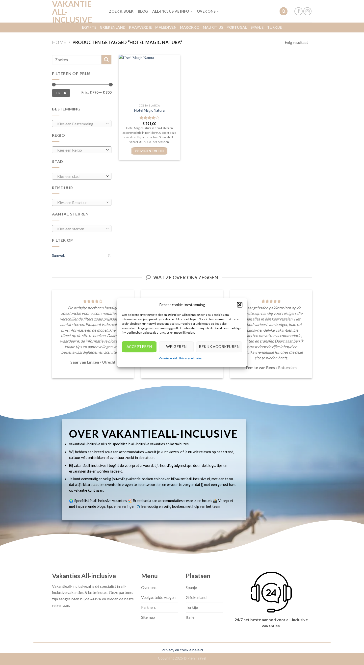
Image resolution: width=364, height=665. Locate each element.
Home (59, 42)
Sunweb (58, 255)
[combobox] (81, 123)
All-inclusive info (170, 11)
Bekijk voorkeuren (219, 346)
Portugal (237, 27)
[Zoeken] (283, 11)
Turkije (274, 27)
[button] (239, 304)
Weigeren (176, 346)
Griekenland (113, 27)
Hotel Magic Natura (149, 110)
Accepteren (139, 346)
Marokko (189, 27)
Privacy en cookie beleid (182, 649)
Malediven (166, 27)
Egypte (89, 27)
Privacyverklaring (190, 358)
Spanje (257, 27)
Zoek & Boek (121, 11)
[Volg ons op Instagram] (307, 11)
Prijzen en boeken (149, 151)
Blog (143, 11)
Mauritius (213, 27)
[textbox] (80, 123)
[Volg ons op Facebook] (298, 11)
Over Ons (206, 11)
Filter (61, 93)
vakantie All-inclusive (72, 12)
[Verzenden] (106, 59)
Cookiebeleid (168, 358)
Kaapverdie (140, 27)
